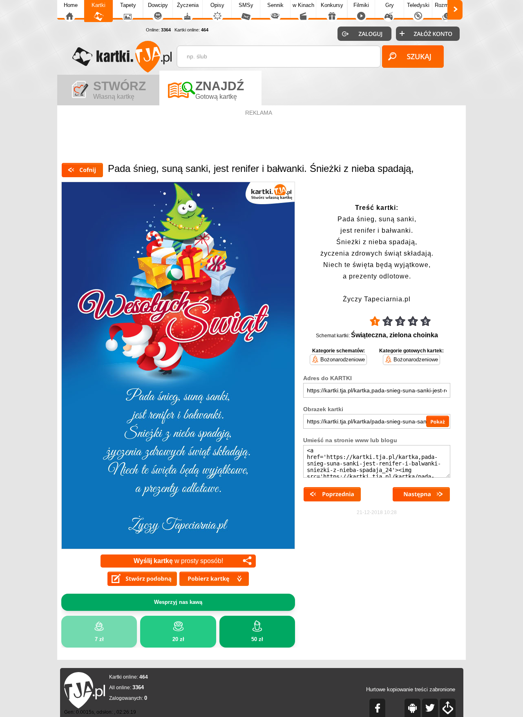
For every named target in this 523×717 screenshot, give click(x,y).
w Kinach (303, 5)
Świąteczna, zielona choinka (394, 335)
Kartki (98, 5)
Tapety (128, 5)
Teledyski (418, 5)
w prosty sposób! (178, 560)
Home (71, 5)
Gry (389, 5)
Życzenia (188, 5)
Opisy (217, 5)
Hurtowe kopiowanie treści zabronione (410, 689)
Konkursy (332, 5)
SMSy (246, 5)
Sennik (275, 5)
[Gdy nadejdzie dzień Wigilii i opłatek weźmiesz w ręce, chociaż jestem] (421, 494)
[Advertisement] (261, 136)
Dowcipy (158, 5)
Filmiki (361, 5)
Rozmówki (447, 5)
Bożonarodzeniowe (342, 359)
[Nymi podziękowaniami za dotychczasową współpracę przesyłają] (332, 494)
